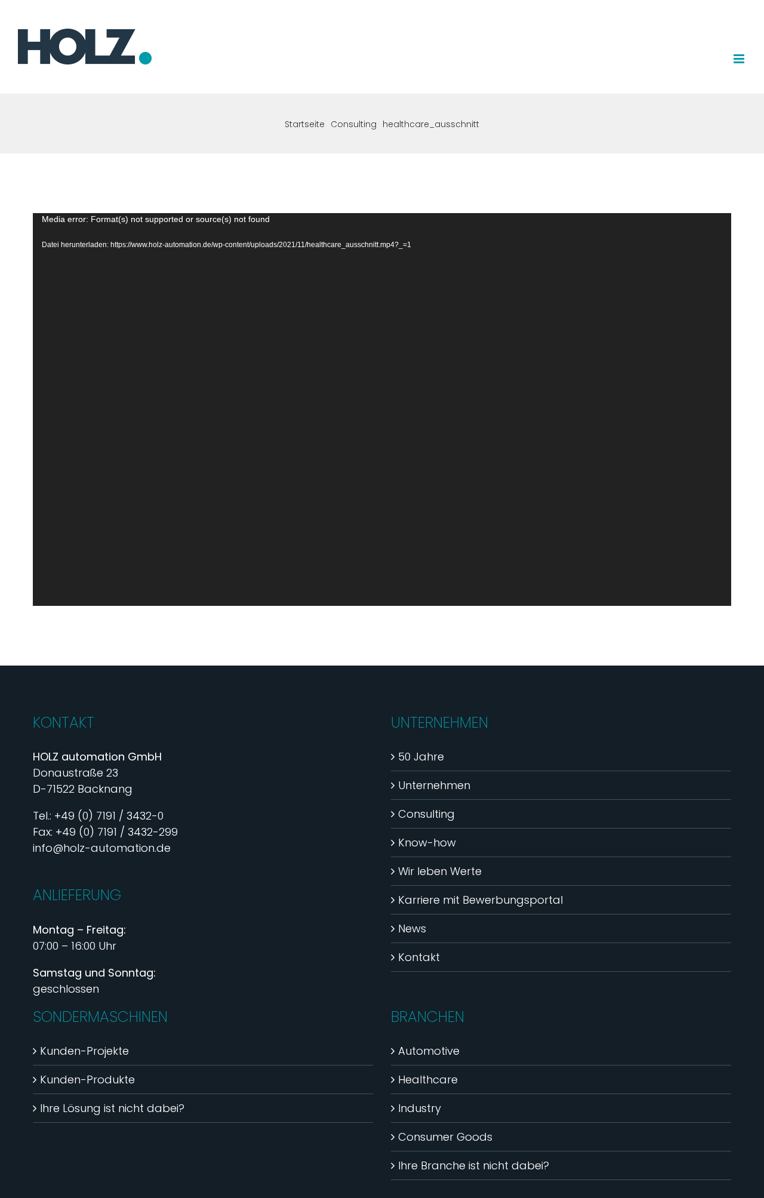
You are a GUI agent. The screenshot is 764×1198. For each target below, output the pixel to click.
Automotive (429, 1050)
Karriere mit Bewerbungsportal (480, 899)
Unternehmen (434, 785)
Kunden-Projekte (84, 1050)
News (412, 928)
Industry (419, 1108)
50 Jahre (421, 756)
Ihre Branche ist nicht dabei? (473, 1165)
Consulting (426, 813)
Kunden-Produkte (87, 1079)
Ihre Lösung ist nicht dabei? (112, 1108)
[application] (382, 409)
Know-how (427, 842)
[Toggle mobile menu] (740, 59)
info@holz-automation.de (102, 847)
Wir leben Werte (440, 871)
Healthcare (428, 1079)
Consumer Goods (445, 1136)
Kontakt (419, 957)
